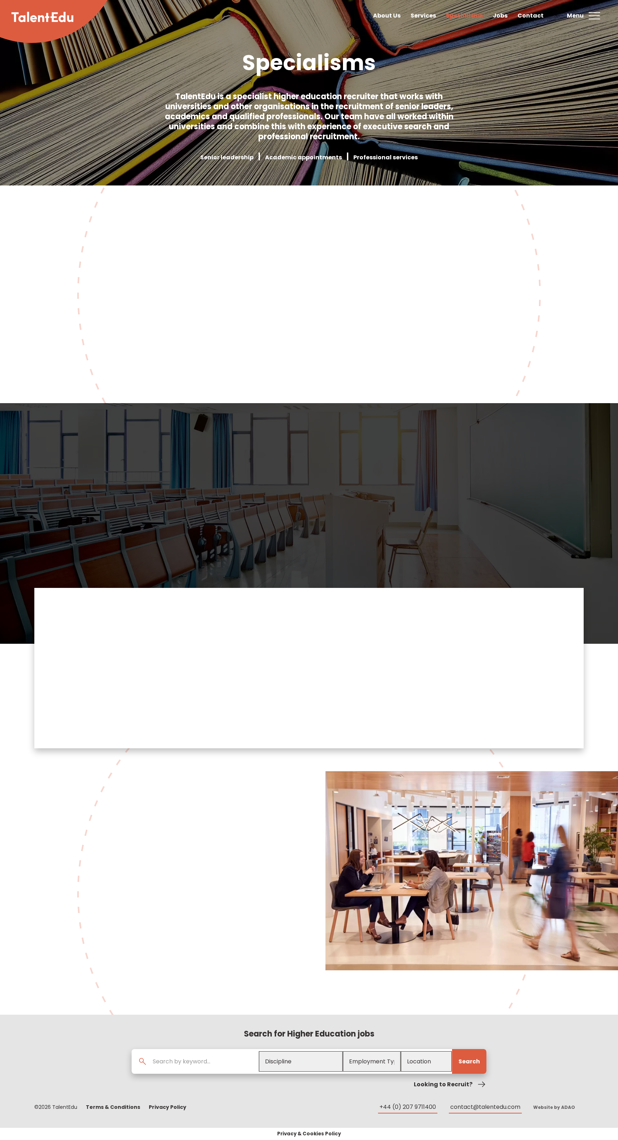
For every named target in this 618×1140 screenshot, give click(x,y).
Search (469, 1061)
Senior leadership (227, 157)
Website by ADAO (554, 1107)
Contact (531, 15)
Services (423, 15)
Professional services (385, 157)
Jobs (500, 15)
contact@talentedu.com (485, 1107)
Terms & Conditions (113, 1107)
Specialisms (464, 15)
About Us (387, 15)
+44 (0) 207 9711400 (407, 1107)
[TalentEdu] (42, 17)
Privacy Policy (167, 1107)
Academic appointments (303, 157)
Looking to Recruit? (443, 1084)
